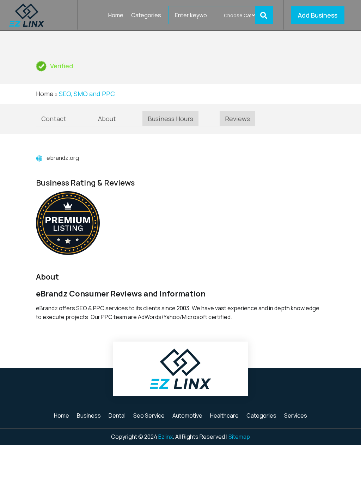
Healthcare (224, 416)
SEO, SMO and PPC (87, 93)
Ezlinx (165, 437)
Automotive (187, 416)
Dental (117, 416)
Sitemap (239, 437)
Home (115, 16)
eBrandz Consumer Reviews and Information (121, 293)
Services (295, 416)
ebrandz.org (63, 158)
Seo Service (149, 416)
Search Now (266, 15)
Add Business (317, 15)
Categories (146, 16)
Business (89, 416)
